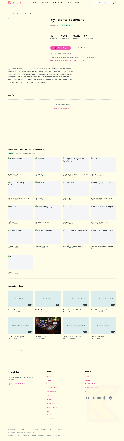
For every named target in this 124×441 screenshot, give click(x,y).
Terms (28, 429)
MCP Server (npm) (57, 435)
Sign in (114, 3)
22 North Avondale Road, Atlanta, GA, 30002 (64, 57)
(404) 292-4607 (89, 57)
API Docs (18, 435)
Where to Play (57, 2)
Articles (48, 376)
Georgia (19, 14)
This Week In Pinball (91, 384)
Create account (20, 384)
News (69, 2)
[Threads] (105, 398)
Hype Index (44, 2)
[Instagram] (93, 398)
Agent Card (41, 435)
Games (34, 2)
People (48, 399)
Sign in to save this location (62, 53)
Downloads (50, 419)
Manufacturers (51, 403)
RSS (86, 392)
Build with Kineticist (91, 388)
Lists (47, 395)
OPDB (32, 432)
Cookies (35, 429)
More (77, 2)
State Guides (50, 415)
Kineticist (13, 372)
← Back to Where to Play (15, 351)
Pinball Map (62, 48)
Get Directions (85, 48)
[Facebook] (87, 398)
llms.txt (34, 435)
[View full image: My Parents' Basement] (27, 39)
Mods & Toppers (51, 407)
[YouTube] (99, 398)
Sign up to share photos (62, 108)
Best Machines (51, 392)
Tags (48, 411)
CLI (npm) (48, 435)
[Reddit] (110, 398)
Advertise (59, 429)
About (87, 376)
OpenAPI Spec (26, 435)
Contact (87, 380)
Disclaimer (44, 429)
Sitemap (52, 429)
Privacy (22, 429)
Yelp (83, 60)
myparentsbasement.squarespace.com (63, 60)
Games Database (51, 388)
